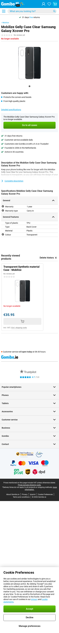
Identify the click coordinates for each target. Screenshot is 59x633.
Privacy (24, 494)
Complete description (14, 181)
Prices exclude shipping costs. (29, 485)
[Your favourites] (49, 4)
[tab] (29, 86)
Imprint (33, 494)
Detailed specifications (11, 109)
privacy (34, 599)
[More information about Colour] (3, 234)
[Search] (54, 11)
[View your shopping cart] (55, 4)
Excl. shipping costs (19, 328)
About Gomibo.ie (12, 494)
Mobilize (5, 23)
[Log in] (43, 4)
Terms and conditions (21, 497)
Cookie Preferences (45, 494)
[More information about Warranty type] (3, 210)
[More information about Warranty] (3, 206)
